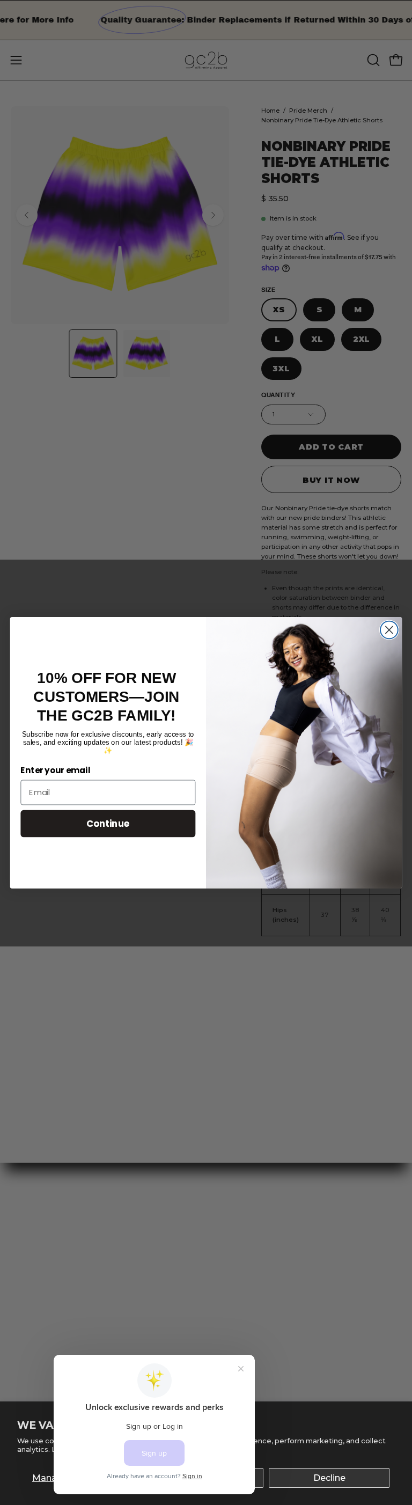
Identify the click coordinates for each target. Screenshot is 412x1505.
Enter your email (55, 770)
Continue (108, 823)
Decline (329, 1478)
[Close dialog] (389, 629)
